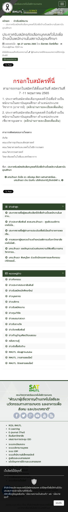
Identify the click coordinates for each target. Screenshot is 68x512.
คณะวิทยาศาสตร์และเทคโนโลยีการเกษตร (22, 4)
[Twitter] (23, 415)
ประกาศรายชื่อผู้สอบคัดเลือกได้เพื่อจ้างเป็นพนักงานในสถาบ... (33, 214)
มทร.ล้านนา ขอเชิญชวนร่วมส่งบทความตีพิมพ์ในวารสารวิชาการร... (34, 250)
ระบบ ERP (13, 451)
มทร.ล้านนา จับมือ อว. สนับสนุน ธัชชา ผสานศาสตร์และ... (31, 177)
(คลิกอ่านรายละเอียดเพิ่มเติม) (45, 107)
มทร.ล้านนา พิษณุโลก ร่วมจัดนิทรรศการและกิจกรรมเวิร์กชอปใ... (32, 259)
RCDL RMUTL (15, 425)
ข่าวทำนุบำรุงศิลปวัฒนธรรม (22, 335)
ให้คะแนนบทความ (10, 59)
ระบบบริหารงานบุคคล (18, 447)
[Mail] (37, 415)
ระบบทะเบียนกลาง (17, 444)
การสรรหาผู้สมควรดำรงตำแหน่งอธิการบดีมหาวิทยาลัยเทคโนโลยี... (33, 241)
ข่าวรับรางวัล (15, 324)
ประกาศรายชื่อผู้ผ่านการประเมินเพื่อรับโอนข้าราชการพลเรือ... (34, 232)
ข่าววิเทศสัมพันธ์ (16, 329)
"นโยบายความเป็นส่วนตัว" (36, 494)
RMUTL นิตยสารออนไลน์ (20, 363)
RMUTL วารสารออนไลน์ (20, 357)
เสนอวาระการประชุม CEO (20, 439)
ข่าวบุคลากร (14, 296)
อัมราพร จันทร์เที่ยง (49, 44)
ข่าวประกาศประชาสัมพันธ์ (20, 285)
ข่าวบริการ (13, 301)
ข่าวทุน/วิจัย (14, 313)
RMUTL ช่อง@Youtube (20, 352)
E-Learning (14, 429)
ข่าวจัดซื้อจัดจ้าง (16, 346)
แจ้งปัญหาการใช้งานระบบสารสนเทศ (25, 461)
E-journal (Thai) (17, 432)
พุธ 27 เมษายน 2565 (26, 44)
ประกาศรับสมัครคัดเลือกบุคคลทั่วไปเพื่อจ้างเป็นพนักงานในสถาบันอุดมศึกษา (33, 168)
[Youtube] (44, 415)
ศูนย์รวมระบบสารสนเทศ (19, 458)
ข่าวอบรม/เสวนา (16, 318)
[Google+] (30, 415)
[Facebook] (16, 415)
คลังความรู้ (13, 341)
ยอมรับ (59, 503)
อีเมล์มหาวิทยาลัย (16, 436)
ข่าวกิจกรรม (14, 279)
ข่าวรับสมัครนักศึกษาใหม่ (20, 290)
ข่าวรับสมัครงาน (16, 307)
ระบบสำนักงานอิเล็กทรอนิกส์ (21, 454)
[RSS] (51, 415)
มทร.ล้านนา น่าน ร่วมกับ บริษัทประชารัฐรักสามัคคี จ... (37, 180)
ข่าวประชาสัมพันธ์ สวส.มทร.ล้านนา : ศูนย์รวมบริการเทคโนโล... (32, 223)
